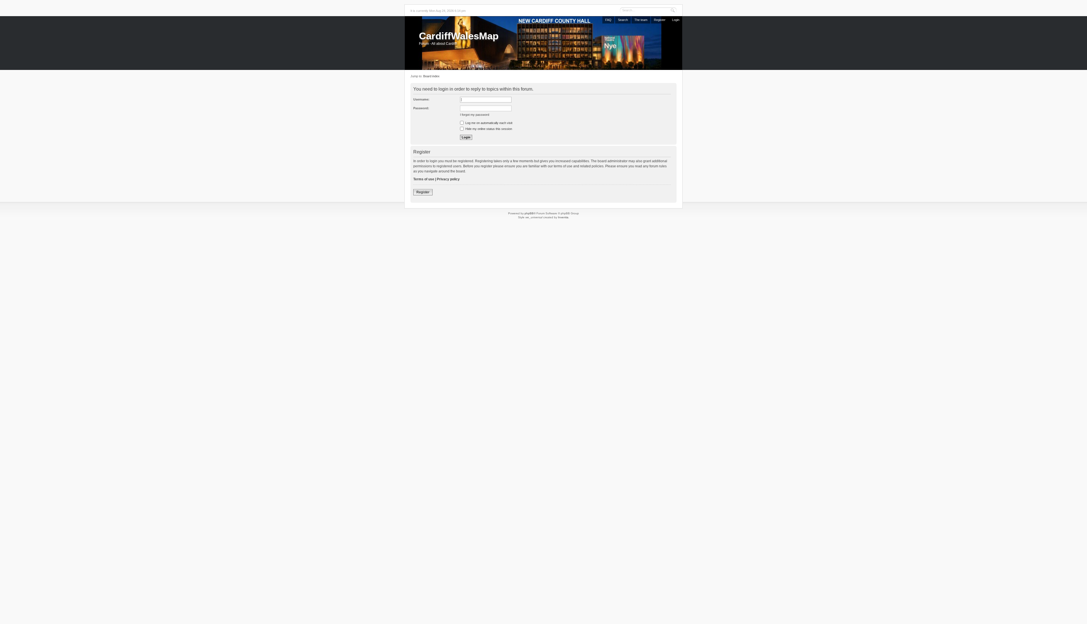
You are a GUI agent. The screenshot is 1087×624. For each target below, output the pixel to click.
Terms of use (423, 179)
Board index (431, 76)
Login (675, 20)
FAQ (608, 20)
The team (640, 20)
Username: (421, 99)
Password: (421, 108)
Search (623, 20)
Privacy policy (448, 179)
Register (660, 20)
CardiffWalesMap (458, 35)
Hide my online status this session (488, 129)
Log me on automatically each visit (488, 123)
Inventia (563, 217)
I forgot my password (474, 114)
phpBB (529, 213)
